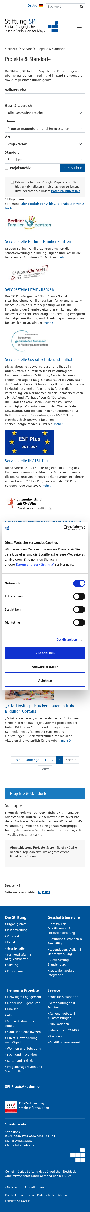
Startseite (11, 49)
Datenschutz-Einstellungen (25, 1187)
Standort (12, 152)
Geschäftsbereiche (64, 917)
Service (27, 49)
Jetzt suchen (72, 168)
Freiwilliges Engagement (24, 997)
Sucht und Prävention (22, 1055)
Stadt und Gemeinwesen (24, 1032)
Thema (10, 121)
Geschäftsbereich (18, 105)
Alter (10, 1015)
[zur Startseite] (31, 26)
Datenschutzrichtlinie (65, 191)
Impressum (26, 1195)
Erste (17, 760)
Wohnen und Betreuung (24, 1048)
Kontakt (10, 1195)
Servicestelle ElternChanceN (29, 289)
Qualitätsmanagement (64, 1042)
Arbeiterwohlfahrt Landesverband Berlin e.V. (36, 1176)
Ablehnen (45, 680)
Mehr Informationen (35, 1108)
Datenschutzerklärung (33, 564)
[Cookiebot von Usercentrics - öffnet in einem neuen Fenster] (67, 528)
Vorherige (32, 760)
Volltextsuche (15, 90)
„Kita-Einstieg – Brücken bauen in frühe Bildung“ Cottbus (40, 708)
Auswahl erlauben (45, 666)
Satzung (12, 965)
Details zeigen (66, 639)
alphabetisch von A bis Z (39, 204)
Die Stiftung (15, 917)
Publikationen (59, 1024)
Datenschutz (45, 1195)
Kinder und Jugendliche (23, 1003)
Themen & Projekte (22, 990)
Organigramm (16, 924)
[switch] (79, 596)
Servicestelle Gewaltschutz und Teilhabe (40, 359)
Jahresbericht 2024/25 (64, 1030)
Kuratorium (15, 971)
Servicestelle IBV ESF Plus (27, 461)
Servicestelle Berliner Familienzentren (38, 241)
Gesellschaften (17, 948)
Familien (13, 1009)
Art (7, 137)
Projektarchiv (20, 168)
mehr (61, 257)
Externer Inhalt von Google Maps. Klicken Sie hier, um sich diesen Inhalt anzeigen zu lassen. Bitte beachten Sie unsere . (48, 186)
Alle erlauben (45, 653)
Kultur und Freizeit (20, 1061)
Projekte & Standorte (51, 49)
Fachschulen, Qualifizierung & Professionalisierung (61, 928)
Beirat (11, 942)
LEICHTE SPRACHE (17, 1201)
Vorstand (13, 936)
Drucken (11, 885)
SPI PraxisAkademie (22, 1086)
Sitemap (63, 1195)
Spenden (55, 1036)
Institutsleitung (17, 930)
